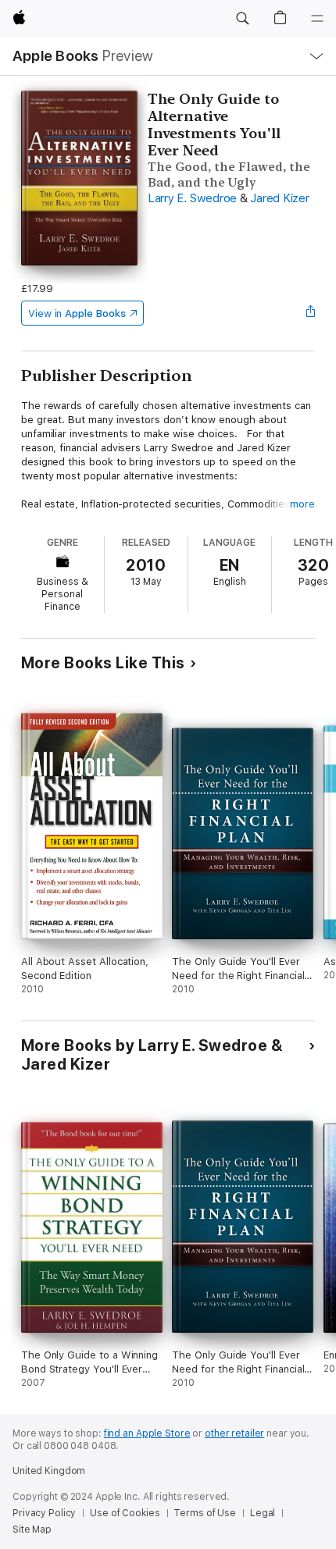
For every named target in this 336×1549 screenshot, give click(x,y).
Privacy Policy (44, 1513)
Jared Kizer (279, 198)
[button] (242, 18)
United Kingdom (49, 1470)
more (302, 504)
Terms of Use (204, 1513)
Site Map (32, 1529)
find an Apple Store (147, 1433)
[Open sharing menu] (310, 313)
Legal (262, 1513)
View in (77, 313)
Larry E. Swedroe (192, 198)
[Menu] (317, 18)
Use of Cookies (124, 1513)
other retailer (234, 1433)
